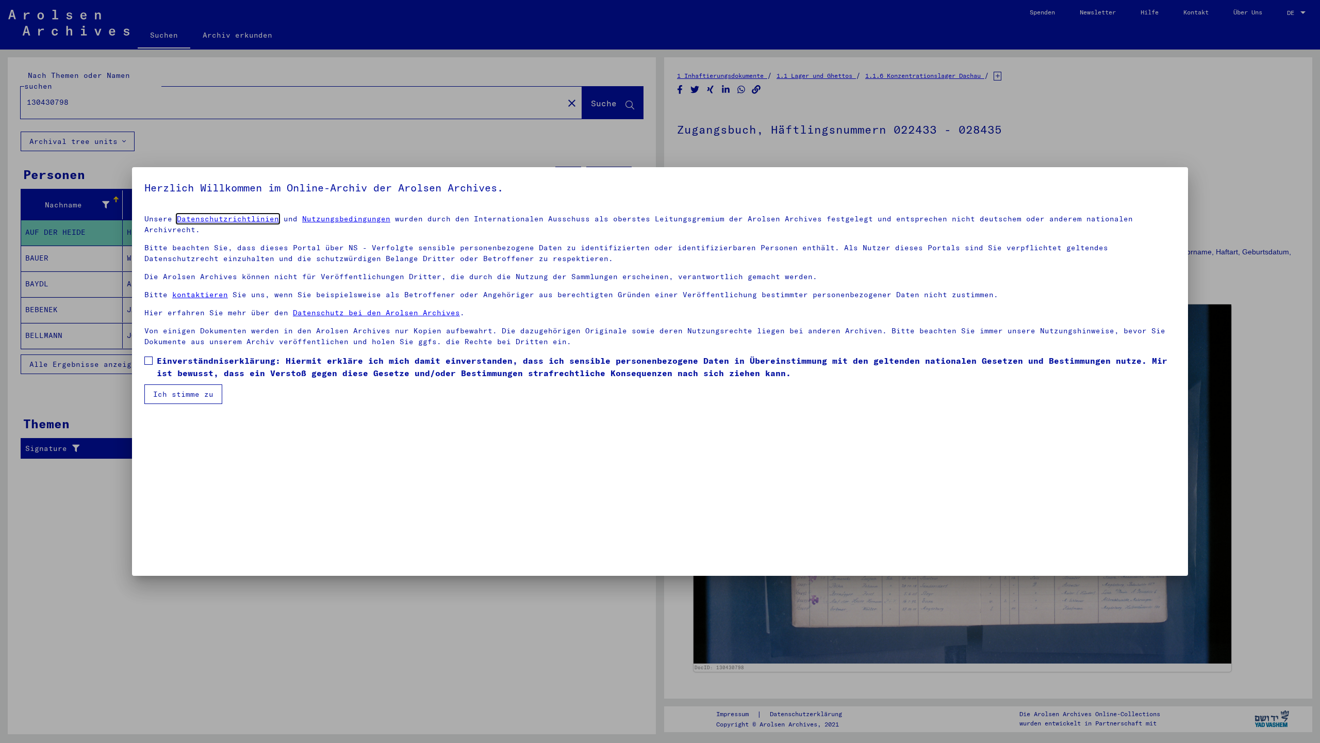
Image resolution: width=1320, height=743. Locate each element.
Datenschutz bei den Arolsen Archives (376, 312)
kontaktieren (200, 294)
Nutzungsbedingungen (346, 218)
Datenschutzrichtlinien (228, 218)
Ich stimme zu (183, 394)
